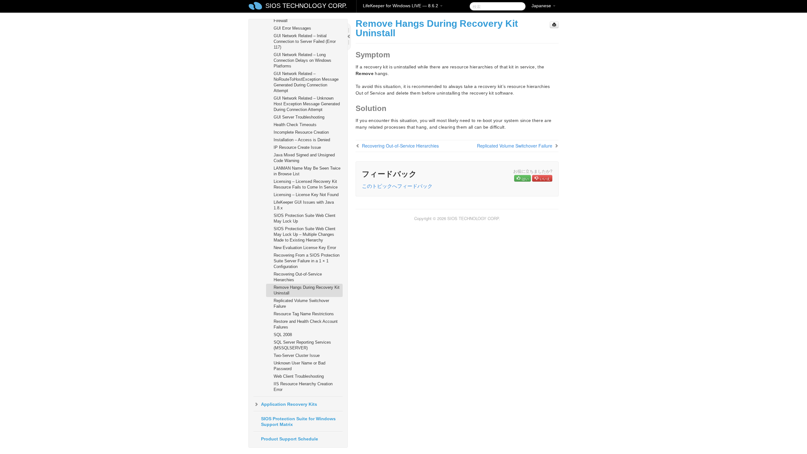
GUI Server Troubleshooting (299, 117)
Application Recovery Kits (289, 404)
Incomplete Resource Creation (301, 132)
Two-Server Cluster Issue (297, 355)
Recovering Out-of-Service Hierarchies (298, 277)
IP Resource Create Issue (297, 147)
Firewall (280, 20)
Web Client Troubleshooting (299, 376)
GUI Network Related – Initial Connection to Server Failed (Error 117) (305, 41)
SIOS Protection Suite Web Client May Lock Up (304, 218)
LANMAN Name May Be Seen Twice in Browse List (307, 171)
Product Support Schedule (289, 438)
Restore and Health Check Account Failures (306, 324)
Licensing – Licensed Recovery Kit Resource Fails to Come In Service (306, 184)
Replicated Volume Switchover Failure (301, 303)
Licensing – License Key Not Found (306, 194)
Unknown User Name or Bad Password (299, 366)
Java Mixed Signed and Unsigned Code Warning (304, 158)
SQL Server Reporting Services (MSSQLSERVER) (302, 345)
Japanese (541, 5)
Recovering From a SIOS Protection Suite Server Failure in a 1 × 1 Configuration (307, 261)
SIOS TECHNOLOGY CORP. (306, 5)
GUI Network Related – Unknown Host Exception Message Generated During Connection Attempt (307, 104)
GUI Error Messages (292, 28)
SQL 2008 (283, 334)
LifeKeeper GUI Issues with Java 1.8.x (304, 205)
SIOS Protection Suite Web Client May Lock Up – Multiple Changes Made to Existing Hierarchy (304, 234)
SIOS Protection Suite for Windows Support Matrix (298, 421)
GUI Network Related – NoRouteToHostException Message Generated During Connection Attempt (306, 82)
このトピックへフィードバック (397, 185)
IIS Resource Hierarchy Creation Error (303, 386)
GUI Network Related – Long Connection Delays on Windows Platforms (302, 60)
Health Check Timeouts (295, 124)
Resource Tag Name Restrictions (304, 313)
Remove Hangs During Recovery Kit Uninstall (307, 290)
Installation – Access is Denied (302, 139)
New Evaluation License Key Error (305, 247)
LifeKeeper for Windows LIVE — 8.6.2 (401, 5)
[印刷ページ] (554, 24)
